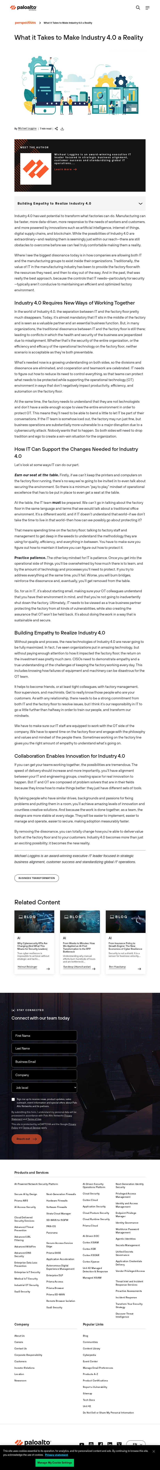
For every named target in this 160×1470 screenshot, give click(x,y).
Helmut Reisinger (27, 966)
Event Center (90, 1361)
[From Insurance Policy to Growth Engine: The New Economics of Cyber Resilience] (126, 942)
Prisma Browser (55, 1288)
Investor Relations (24, 1368)
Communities (90, 1342)
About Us (19, 1335)
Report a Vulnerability (95, 1387)
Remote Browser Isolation (60, 1301)
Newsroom (20, 1380)
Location (19, 1374)
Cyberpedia (89, 1355)
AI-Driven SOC (91, 1236)
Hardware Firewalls (57, 1200)
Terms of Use (34, 1119)
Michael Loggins (27, 128)
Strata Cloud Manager (58, 1213)
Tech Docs (89, 1400)
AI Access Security (25, 1207)
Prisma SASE (53, 1253)
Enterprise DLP (54, 1275)
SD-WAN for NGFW (57, 1220)
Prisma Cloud (90, 1225)
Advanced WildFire (25, 1246)
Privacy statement (56, 1454)
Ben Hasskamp (117, 966)
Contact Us (20, 1348)
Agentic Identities (126, 1238)
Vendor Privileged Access (130, 1271)
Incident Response (126, 1297)
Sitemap (87, 1393)
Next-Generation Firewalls (61, 1194)
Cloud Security (91, 1193)
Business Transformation (37, 878)
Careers (18, 1342)
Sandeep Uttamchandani (77, 966)
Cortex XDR (89, 1249)
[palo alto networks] (23, 7)
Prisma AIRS (21, 1200)
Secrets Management (128, 1245)
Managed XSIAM (92, 1277)
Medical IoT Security (26, 1278)
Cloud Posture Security (96, 1213)
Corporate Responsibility (28, 1355)
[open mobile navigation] (147, 8)
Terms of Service (32, 1127)
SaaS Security (22, 1291)
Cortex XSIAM (91, 1242)
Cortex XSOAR (91, 1255)
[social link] (81, 1444)
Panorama (52, 1232)
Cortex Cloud (90, 1200)
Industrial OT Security (26, 1285)
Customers (20, 1361)
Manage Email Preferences (98, 1368)
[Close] (153, 1451)
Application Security (94, 1206)
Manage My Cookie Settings (54, 1462)
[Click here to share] (56, 128)
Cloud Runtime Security (96, 1219)
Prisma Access (54, 1281)
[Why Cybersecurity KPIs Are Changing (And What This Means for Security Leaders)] (34, 942)
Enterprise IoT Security (27, 1272)
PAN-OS (51, 1226)
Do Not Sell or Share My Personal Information (108, 1412)
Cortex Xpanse (91, 1261)
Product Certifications (95, 1380)
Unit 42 (87, 1406)
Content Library (91, 1348)
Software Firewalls (56, 1207)
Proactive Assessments (129, 1291)
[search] (138, 8)
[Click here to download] (62, 128)
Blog (85, 1335)
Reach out (23, 1138)
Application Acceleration (60, 1259)
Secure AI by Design (25, 1194)
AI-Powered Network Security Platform (36, 1184)
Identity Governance (127, 1222)
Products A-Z (90, 1374)
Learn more (63, 169)
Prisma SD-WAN (55, 1294)
